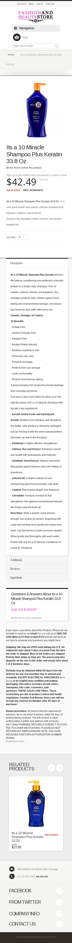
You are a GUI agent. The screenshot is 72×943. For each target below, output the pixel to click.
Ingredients (16, 577)
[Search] (57, 46)
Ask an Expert (24, 610)
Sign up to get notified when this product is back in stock (36, 175)
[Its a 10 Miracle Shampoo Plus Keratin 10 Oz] (36, 803)
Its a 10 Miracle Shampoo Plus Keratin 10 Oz (28, 836)
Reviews (15, 568)
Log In (39, 3)
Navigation (26, 28)
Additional (16, 560)
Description (16, 263)
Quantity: (11, 237)
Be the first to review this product (23, 167)
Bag (25, 37)
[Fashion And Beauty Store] (36, 17)
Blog (31, 3)
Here (40, 633)
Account (21, 3)
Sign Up (50, 3)
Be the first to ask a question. (26, 618)
